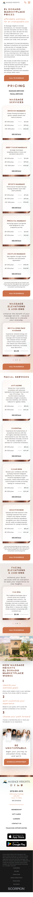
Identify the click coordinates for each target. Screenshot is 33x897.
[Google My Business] (22, 786)
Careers (16, 819)
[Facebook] (15, 786)
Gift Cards (16, 814)
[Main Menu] (29, 2)
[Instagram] (11, 786)
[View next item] (20, 360)
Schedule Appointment (16, 762)
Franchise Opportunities (16, 828)
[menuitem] (16, 868)
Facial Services (16, 94)
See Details (16, 134)
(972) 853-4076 (16, 791)
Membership (16, 809)
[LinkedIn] (18, 786)
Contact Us (16, 823)
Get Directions (16, 800)
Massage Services (16, 91)
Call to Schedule (16, 78)
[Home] (11, 2)
